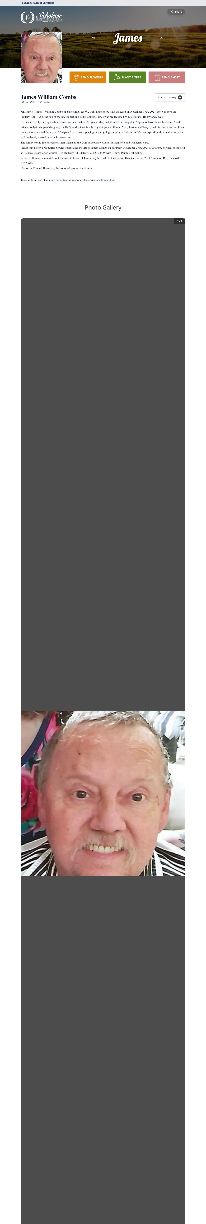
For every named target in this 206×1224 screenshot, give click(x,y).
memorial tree (59, 180)
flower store (108, 180)
